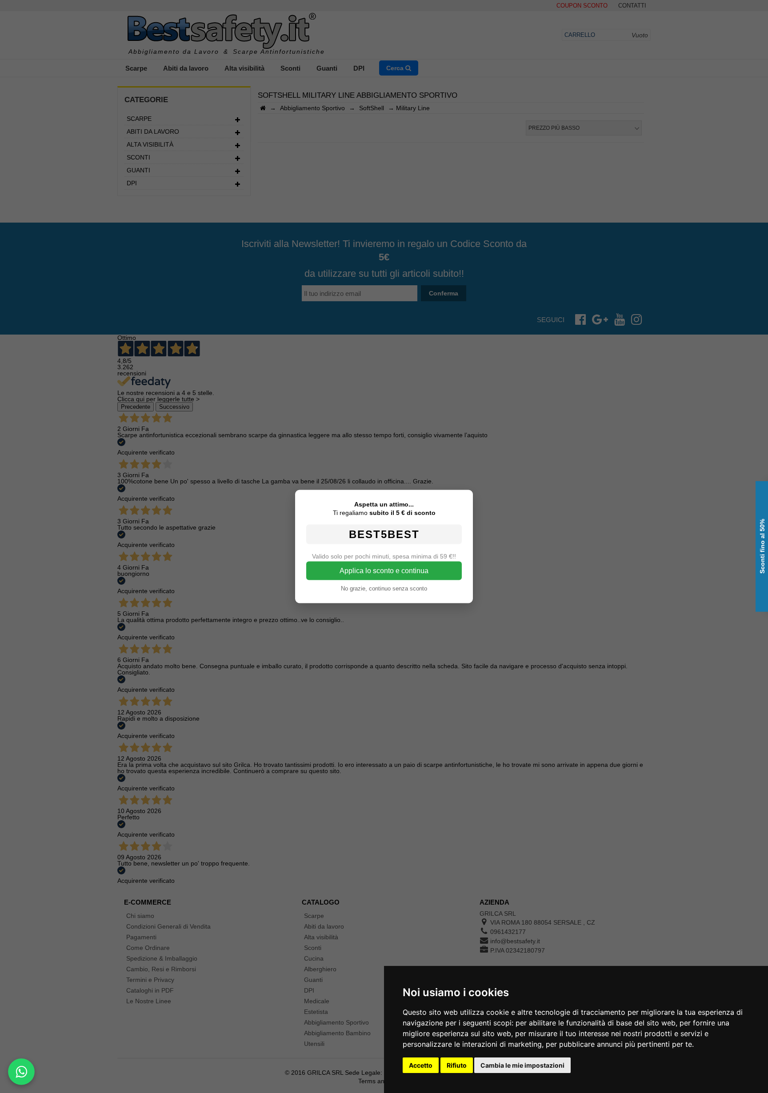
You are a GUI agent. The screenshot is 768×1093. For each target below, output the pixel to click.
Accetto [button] (420, 1065)
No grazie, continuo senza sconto (384, 588)
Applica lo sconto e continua (384, 570)
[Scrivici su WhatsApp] (21, 1071)
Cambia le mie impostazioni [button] (522, 1065)
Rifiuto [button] (457, 1065)
